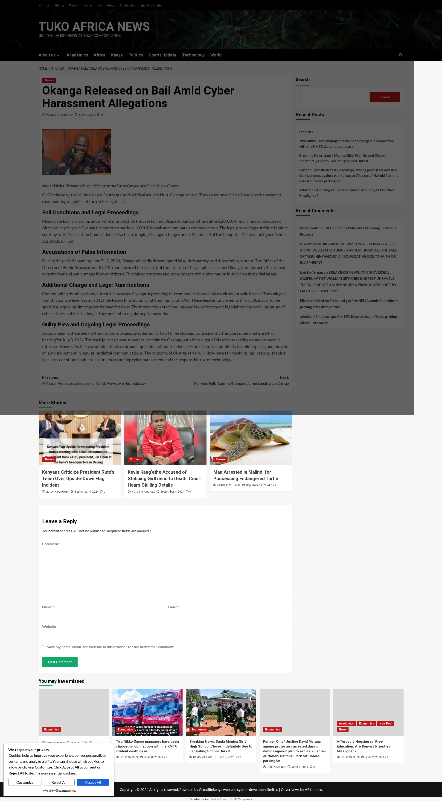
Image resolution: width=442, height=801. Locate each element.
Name (48, 607)
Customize (24, 782)
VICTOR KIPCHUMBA (57, 492)
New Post (385, 723)
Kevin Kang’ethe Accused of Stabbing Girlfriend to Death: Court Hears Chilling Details (164, 478)
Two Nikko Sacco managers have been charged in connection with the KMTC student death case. (147, 746)
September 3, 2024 (258, 485)
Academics (346, 723)
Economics (51, 729)
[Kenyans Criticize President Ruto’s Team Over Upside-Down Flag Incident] (80, 438)
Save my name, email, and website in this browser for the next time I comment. (110, 646)
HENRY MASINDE (129, 757)
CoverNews (290, 789)
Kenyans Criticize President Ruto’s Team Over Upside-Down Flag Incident (78, 478)
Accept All (93, 782)
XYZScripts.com (243, 799)
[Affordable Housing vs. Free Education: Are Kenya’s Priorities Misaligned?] (368, 712)
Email (173, 607)
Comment (51, 543)
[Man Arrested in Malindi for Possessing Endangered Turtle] (251, 438)
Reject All (59, 782)
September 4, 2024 (87, 491)
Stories (49, 459)
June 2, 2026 (373, 757)
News (342, 729)
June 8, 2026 (152, 757)
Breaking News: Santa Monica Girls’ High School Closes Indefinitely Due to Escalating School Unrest (220, 746)
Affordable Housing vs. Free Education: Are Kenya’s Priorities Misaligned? (363, 746)
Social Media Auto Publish (204, 799)
